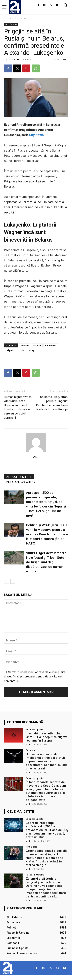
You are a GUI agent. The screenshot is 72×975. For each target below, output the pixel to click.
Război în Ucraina (35, 875)
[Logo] (15, 7)
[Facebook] (38, 5)
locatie (37, 345)
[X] (51, 5)
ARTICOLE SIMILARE (19, 476)
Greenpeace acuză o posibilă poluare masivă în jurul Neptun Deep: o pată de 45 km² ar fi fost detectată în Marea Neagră (46, 858)
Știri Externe (21, 18)
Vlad (17, 59)
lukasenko (50, 345)
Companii (31, 750)
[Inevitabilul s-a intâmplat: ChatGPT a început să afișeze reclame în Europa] (13, 735)
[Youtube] (57, 5)
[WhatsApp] (36, 68)
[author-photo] (36, 451)
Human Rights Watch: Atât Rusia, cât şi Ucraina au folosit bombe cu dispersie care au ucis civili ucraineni (18, 407)
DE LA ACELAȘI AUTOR (20, 482)
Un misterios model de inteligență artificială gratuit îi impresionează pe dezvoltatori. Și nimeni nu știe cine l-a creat (47, 761)
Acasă (7, 18)
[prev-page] (6, 581)
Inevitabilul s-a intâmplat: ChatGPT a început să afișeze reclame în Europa (47, 737)
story (31, 350)
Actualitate (31, 847)
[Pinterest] (26, 68)
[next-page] (12, 581)
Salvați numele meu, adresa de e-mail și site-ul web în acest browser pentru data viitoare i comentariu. (35, 676)
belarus (25, 345)
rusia (21, 350)
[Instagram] (45, 5)
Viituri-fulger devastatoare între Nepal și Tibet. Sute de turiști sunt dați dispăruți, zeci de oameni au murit (46, 562)
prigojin (10, 350)
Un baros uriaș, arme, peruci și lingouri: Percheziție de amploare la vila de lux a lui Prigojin (52, 403)
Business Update (34, 729)
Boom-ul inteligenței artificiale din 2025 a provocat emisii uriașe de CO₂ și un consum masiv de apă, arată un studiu (47, 830)
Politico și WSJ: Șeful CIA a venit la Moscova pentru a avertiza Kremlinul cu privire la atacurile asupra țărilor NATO (47, 534)
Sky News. (36, 135)
